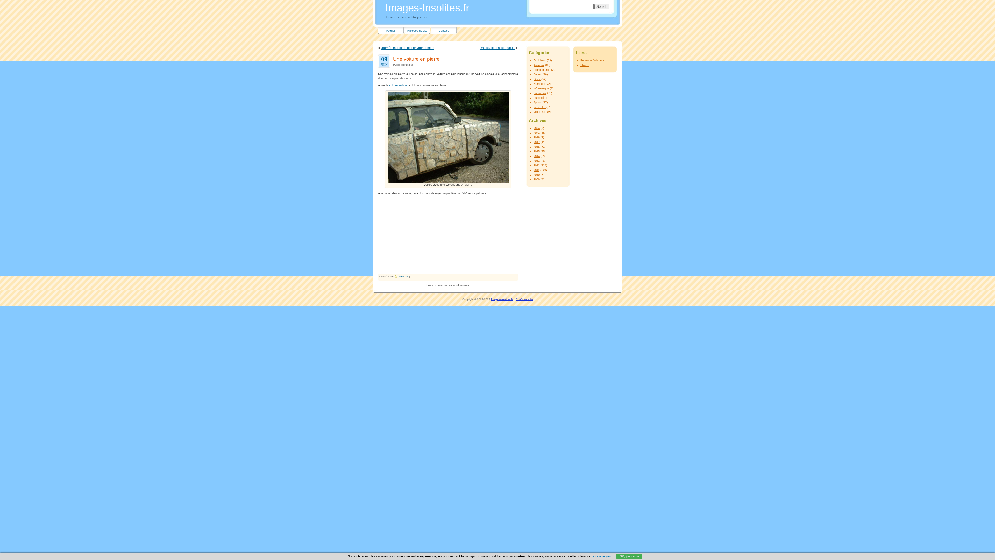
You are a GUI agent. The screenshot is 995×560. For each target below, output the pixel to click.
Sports (538, 102)
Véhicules (540, 107)
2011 (536, 170)
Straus (584, 65)
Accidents (540, 60)
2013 (537, 160)
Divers (538, 74)
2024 (537, 128)
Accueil (390, 30)
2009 (537, 179)
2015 (537, 151)
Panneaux (540, 93)
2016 (537, 146)
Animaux (539, 65)
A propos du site (417, 30)
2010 (537, 174)
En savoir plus (602, 556)
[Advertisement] (448, 234)
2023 (537, 132)
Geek (537, 79)
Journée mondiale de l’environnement (407, 48)
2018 (537, 137)
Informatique (541, 88)
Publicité (539, 97)
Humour (539, 83)
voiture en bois (398, 85)
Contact (444, 30)
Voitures (403, 276)
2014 (537, 156)
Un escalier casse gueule (497, 48)
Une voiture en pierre (416, 59)
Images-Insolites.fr (427, 7)
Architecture (541, 69)
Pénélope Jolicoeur (592, 60)
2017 (537, 142)
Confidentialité (524, 299)
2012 (537, 165)
